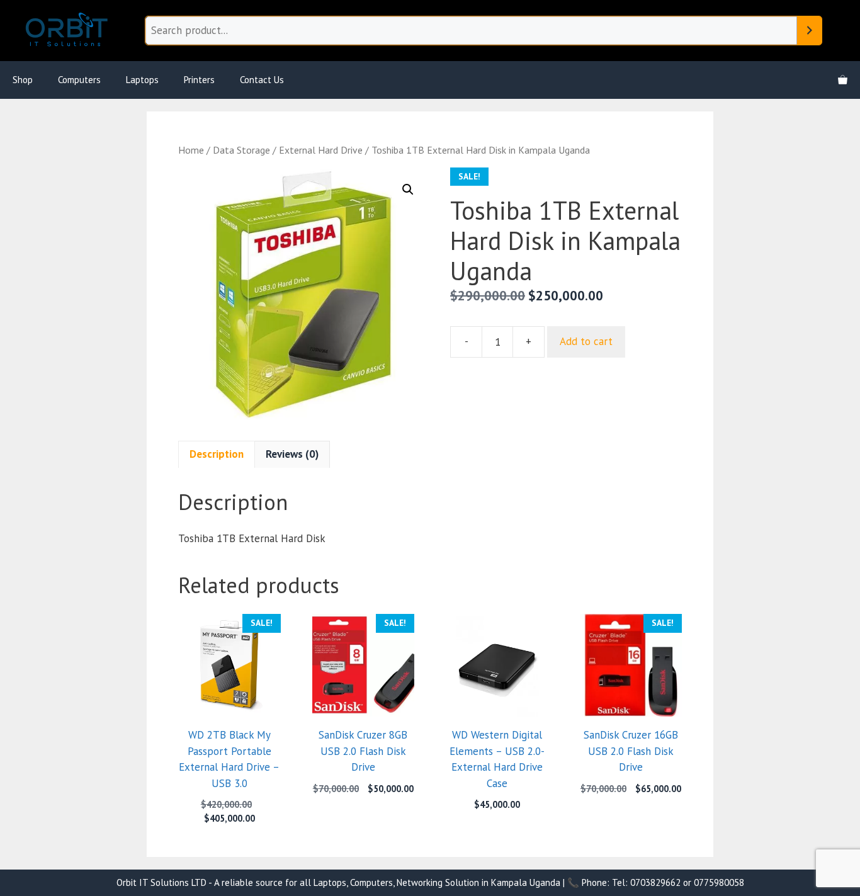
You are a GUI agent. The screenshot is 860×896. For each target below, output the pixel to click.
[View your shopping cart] (842, 80)
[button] (408, 189)
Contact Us (262, 80)
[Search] (809, 30)
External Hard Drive (321, 150)
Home (191, 150)
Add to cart (586, 341)
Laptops (142, 80)
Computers (79, 80)
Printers (199, 80)
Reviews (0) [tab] (292, 454)
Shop (23, 80)
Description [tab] (217, 454)
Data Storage (241, 150)
